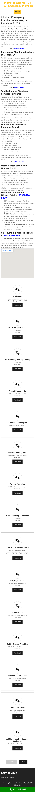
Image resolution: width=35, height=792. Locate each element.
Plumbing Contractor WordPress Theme (15, 783)
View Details (17, 305)
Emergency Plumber (7, 777)
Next (23, 762)
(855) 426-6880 (19, 48)
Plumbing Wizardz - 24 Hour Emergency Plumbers (17, 4)
